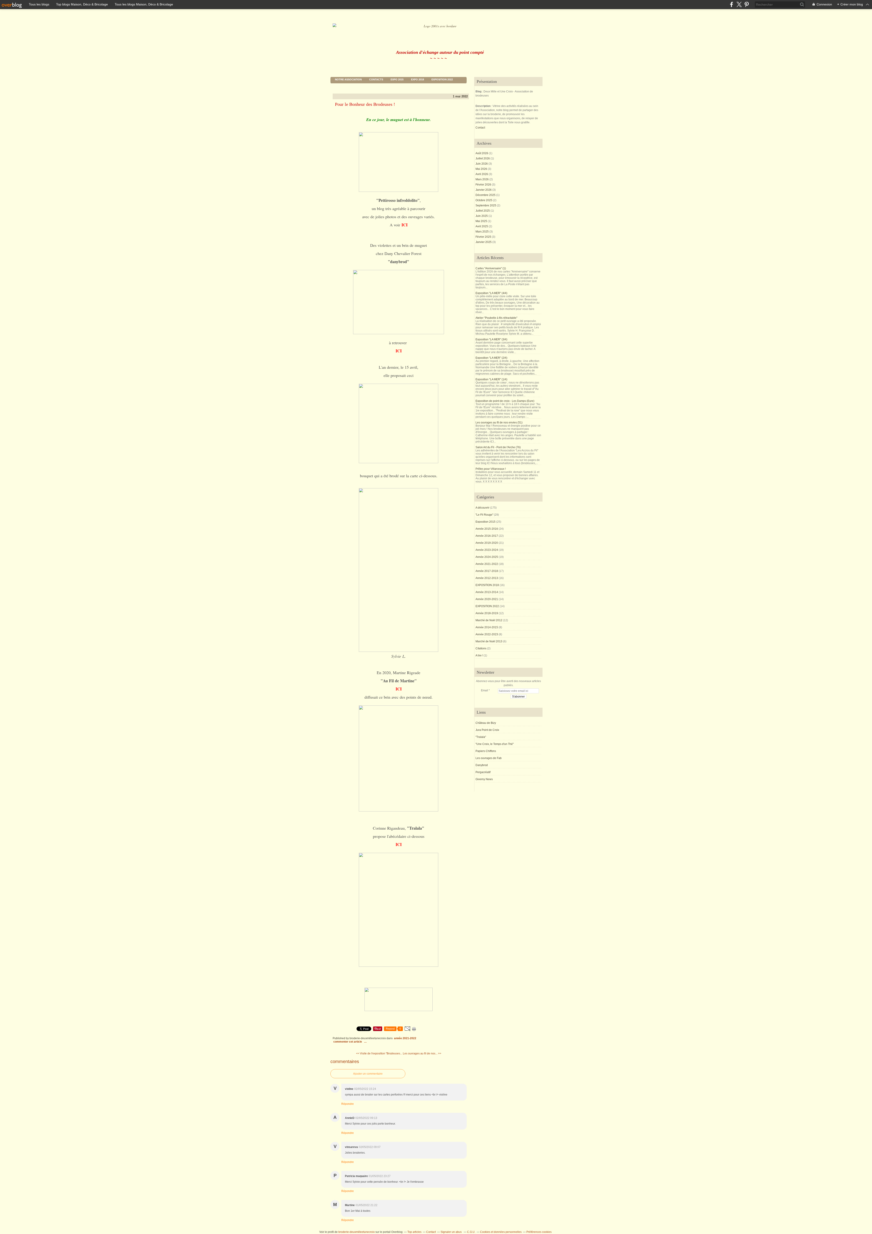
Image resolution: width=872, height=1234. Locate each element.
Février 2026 (484, 184)
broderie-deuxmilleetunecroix (356, 1232)
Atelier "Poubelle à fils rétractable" (496, 317)
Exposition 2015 (485, 521)
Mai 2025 (482, 221)
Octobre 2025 (484, 200)
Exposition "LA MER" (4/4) (491, 293)
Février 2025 (484, 236)
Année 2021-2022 (405, 1038)
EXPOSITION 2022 (442, 79)
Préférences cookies (539, 1232)
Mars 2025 (482, 231)
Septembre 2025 (486, 205)
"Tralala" (481, 737)
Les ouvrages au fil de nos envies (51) (499, 422)
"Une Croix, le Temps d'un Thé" (495, 744)
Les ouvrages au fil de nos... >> (422, 1053)
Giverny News (484, 779)
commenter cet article (348, 1041)
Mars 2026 (482, 179)
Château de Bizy (486, 723)
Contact (480, 127)
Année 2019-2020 (487, 542)
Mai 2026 (482, 169)
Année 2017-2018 (487, 571)
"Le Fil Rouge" (484, 514)
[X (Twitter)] (739, 4)
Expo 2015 (397, 79)
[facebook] (731, 4)
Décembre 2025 (486, 195)
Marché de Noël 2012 (489, 620)
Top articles (414, 1232)
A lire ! (479, 655)
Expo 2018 (417, 79)
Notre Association (348, 79)
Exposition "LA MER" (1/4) (491, 379)
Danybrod (482, 765)
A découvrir (482, 507)
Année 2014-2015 (487, 627)
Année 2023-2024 (487, 549)
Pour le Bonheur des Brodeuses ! (365, 104)
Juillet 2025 (483, 210)
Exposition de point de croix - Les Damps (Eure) (505, 401)
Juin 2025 (482, 216)
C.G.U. (471, 1232)
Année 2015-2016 (487, 528)
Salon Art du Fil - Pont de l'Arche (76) (498, 447)
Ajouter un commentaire (368, 1073)
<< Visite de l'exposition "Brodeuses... (379, 1053)
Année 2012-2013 (487, 578)
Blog (478, 91)
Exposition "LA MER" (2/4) (491, 357)
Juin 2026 (482, 163)
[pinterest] (746, 4)
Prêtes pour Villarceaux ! (491, 468)
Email (484, 690)
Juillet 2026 (483, 158)
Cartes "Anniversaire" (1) (491, 268)
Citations (481, 648)
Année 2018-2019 (487, 613)
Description (483, 106)
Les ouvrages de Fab (489, 758)
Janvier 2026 (484, 189)
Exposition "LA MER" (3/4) (491, 339)
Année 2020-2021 (487, 599)
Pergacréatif (483, 772)
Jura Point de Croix (487, 730)
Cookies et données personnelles (501, 1232)
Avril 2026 (482, 174)
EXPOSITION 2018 (487, 585)
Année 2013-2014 (487, 592)
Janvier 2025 (484, 242)
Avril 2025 (482, 226)
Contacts (376, 79)
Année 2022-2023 (487, 634)
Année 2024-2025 (487, 557)
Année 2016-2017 (487, 535)
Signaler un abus (451, 1232)
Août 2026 (482, 153)
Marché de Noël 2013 (489, 641)
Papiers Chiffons (486, 751)
